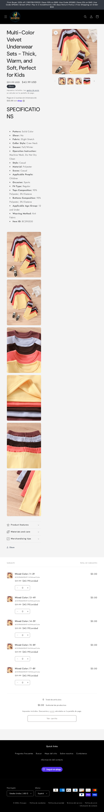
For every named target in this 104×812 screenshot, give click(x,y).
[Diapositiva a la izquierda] (55, 81)
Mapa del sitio (51, 753)
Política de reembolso (38, 803)
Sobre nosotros (66, 753)
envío (52, 711)
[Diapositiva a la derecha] (94, 81)
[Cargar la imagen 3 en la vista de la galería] (78, 81)
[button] (6, 17)
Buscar (39, 753)
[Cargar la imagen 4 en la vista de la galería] (86, 81)
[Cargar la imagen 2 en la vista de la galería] (70, 81)
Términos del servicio (74, 803)
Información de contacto (88, 806)
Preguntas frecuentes (24, 753)
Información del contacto (52, 759)
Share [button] (11, 547)
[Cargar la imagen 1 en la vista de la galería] (62, 81)
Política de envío (91, 803)
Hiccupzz (23, 803)
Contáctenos (81, 753)
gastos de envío (33, 90)
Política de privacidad (56, 803)
